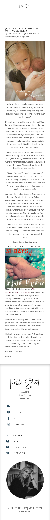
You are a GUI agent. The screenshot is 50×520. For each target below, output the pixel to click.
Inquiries (19, 424)
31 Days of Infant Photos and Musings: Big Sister (22, 29)
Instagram (19, 447)
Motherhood (10, 36)
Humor (36, 33)
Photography (23, 36)
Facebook (19, 453)
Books (17, 412)
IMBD (16, 441)
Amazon (18, 435)
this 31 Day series (22, 292)
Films (16, 406)
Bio (15, 418)
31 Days (22, 33)
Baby (29, 33)
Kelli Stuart (12, 33)
